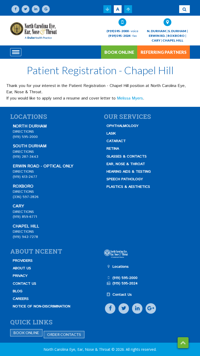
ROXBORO (176, 36)
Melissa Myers (130, 98)
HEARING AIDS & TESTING (129, 171)
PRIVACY (20, 275)
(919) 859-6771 (25, 216)
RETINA (113, 148)
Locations (121, 266)
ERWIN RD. (157, 36)
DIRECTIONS (23, 131)
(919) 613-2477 (25, 176)
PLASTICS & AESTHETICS (128, 186)
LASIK (111, 133)
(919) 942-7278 (25, 237)
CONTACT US (24, 283)
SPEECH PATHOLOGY (125, 179)
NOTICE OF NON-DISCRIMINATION (41, 306)
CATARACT (116, 141)
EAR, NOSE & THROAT (126, 164)
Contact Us (122, 294)
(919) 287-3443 (25, 156)
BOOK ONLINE (119, 52)
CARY (156, 40)
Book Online (26, 332)
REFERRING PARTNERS (163, 52)
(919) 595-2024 (119, 36)
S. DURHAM (177, 31)
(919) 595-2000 (118, 31)
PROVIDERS (23, 260)
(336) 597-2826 (26, 197)
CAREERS (21, 298)
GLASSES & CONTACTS (127, 156)
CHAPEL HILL (172, 40)
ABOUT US (22, 268)
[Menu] (15, 52)
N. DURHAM (156, 31)
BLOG (17, 291)
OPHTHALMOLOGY (123, 126)
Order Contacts (64, 334)
